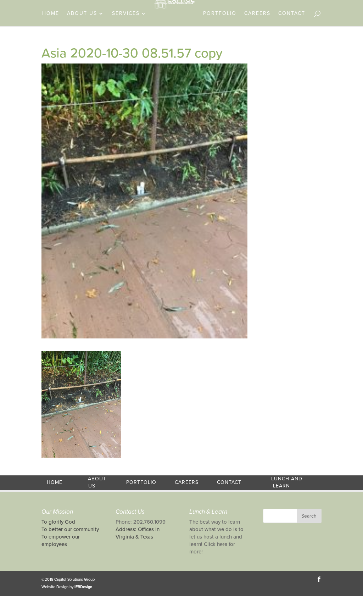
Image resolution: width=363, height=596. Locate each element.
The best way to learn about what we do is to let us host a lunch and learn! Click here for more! (216, 536)
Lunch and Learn (286, 482)
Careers (257, 13)
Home (50, 13)
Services (126, 13)
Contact (291, 13)
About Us (82, 13)
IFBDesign (83, 587)
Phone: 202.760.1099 (141, 522)
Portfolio (219, 13)
